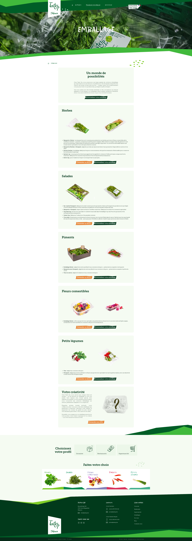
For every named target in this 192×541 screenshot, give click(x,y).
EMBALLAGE (54, 63)
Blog (135, 521)
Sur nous (136, 518)
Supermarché (137, 512)
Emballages (137, 515)
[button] (140, 5)
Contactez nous (138, 523)
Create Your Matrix (140, 539)
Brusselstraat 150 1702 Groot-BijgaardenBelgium (83, 508)
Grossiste (136, 506)
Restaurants (137, 509)
